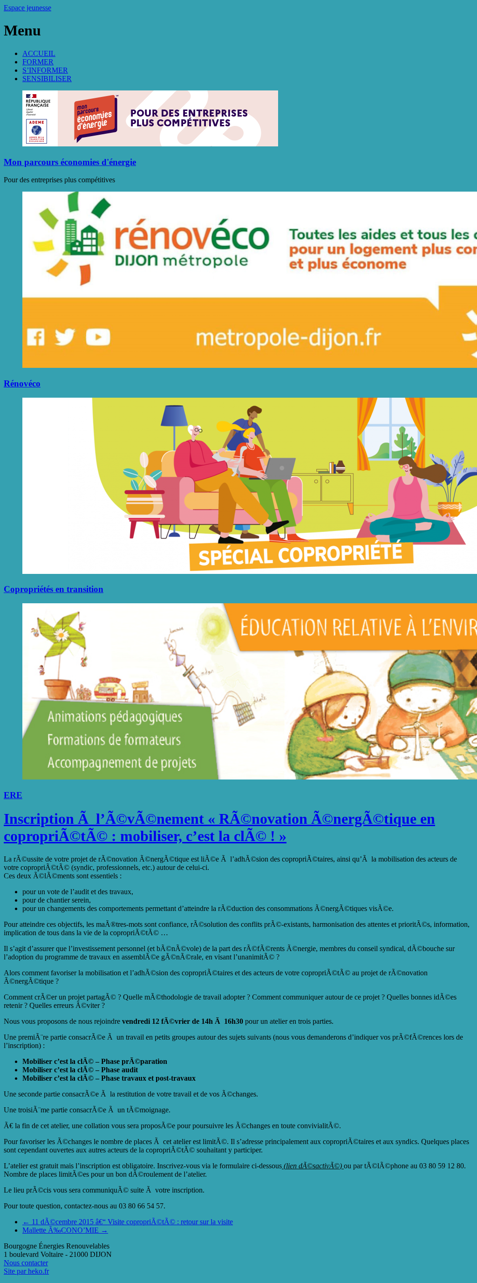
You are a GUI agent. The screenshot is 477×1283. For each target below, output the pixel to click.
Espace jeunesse (27, 8)
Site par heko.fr (26, 1271)
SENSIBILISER (47, 79)
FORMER (38, 62)
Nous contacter (26, 1263)
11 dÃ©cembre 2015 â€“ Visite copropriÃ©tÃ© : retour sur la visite (127, 1222)
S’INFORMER (45, 70)
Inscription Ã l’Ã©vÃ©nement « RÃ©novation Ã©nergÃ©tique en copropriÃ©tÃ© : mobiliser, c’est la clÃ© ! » (219, 827)
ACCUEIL (38, 53)
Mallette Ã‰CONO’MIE (65, 1230)
